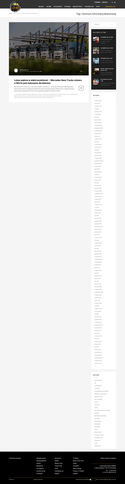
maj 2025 (97, 141)
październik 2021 (99, 259)
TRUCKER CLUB (98, 437)
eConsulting (45, 94)
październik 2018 (99, 358)
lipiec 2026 (97, 103)
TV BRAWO (97, 2)
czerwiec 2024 (98, 171)
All (38, 71)
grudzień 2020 (98, 286)
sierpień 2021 (98, 264)
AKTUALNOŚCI (98, 380)
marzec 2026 (98, 114)
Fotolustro (76, 466)
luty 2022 (97, 248)
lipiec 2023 (97, 202)
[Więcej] (81, 90)
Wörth (43, 97)
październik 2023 (99, 193)
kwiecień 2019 (98, 341)
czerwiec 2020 (98, 303)
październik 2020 (99, 292)
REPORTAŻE (97, 424)
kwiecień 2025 (98, 144)
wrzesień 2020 (98, 295)
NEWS (41, 71)
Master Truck (58, 463)
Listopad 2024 (98, 158)
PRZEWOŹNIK (98, 421)
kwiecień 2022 (98, 243)
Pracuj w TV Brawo (78, 471)
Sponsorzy (58, 458)
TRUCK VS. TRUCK (99, 435)
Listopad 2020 (98, 289)
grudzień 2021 (98, 254)
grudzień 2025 (98, 122)
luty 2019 (97, 347)
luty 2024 (97, 182)
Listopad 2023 (98, 191)
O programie (40, 468)
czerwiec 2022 (98, 237)
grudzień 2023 (98, 188)
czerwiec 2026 (98, 106)
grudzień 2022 (98, 221)
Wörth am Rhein (49, 97)
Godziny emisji (40, 471)
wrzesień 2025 (98, 130)
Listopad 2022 (98, 223)
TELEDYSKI (97, 426)
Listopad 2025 (98, 125)
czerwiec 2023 (98, 204)
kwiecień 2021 (98, 275)
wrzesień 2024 (98, 163)
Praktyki (75, 473)
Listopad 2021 (98, 256)
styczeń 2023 (98, 218)
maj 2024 (97, 174)
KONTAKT (105, 2)
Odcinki (38, 463)
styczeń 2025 (98, 152)
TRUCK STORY (98, 432)
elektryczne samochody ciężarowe (66, 94)
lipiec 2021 (97, 267)
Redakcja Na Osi (24, 70)
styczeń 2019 (98, 349)
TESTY (96, 429)
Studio (75, 463)
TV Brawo (76, 458)
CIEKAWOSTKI (98, 385)
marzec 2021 (98, 278)
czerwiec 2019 (98, 336)
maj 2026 (97, 109)
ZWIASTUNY (98, 446)
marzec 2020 (98, 311)
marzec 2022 (98, 245)
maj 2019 (97, 338)
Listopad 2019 (98, 322)
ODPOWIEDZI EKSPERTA (100, 415)
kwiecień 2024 (98, 177)
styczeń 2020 (98, 316)
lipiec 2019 (97, 333)
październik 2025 (99, 128)
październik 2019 (99, 325)
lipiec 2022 (97, 234)
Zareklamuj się (59, 471)
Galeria (57, 461)
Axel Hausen (18, 94)
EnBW (76, 94)
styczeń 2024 (98, 185)
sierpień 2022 (98, 232)
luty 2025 (97, 150)
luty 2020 (97, 314)
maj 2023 (97, 207)
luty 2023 (97, 215)
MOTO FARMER (98, 399)
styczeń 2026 (98, 120)
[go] (112, 24)
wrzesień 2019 (98, 327)
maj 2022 (97, 240)
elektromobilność (52, 94)
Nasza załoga (77, 468)
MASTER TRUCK (99, 396)
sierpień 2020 (98, 297)
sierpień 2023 (98, 199)
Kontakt (57, 473)
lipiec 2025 (97, 136)
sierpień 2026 (98, 100)
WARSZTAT (97, 440)
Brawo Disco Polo (78, 461)
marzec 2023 (98, 213)
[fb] (112, 2)
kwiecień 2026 (98, 111)
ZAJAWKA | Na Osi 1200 (107, 37)
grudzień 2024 (98, 155)
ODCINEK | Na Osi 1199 (106, 58)
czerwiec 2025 (98, 139)
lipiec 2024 (97, 169)
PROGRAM (97, 418)
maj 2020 (97, 306)
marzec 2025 (98, 147)
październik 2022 (99, 226)
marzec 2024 (98, 180)
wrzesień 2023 (98, 196)
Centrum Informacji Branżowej (29, 94)
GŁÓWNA (97, 388)
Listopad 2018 (98, 355)
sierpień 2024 (98, 166)
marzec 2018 (98, 363)
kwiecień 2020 (98, 308)
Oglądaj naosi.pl (41, 458)
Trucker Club (58, 466)
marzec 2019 (98, 344)
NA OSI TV (97, 404)
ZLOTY (96, 443)
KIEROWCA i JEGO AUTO (101, 394)
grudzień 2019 (98, 319)
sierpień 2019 (98, 330)
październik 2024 (99, 161)
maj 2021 (97, 273)
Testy (56, 468)
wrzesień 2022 (98, 229)
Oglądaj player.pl (41, 461)
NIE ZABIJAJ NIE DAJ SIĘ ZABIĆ (102, 410)
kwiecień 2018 (98, 360)
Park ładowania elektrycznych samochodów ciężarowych (27, 97)
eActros (39, 94)
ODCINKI (97, 413)
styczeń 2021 (98, 284)
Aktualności (39, 466)
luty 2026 (97, 117)
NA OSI (96, 402)
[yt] (115, 2)
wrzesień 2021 (98, 262)
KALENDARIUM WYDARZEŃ (101, 391)
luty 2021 (97, 281)
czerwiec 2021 (98, 270)
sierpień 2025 (98, 133)
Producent (39, 473)
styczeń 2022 (98, 251)
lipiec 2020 (97, 300)
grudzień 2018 (98, 352)
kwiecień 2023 (98, 210)
